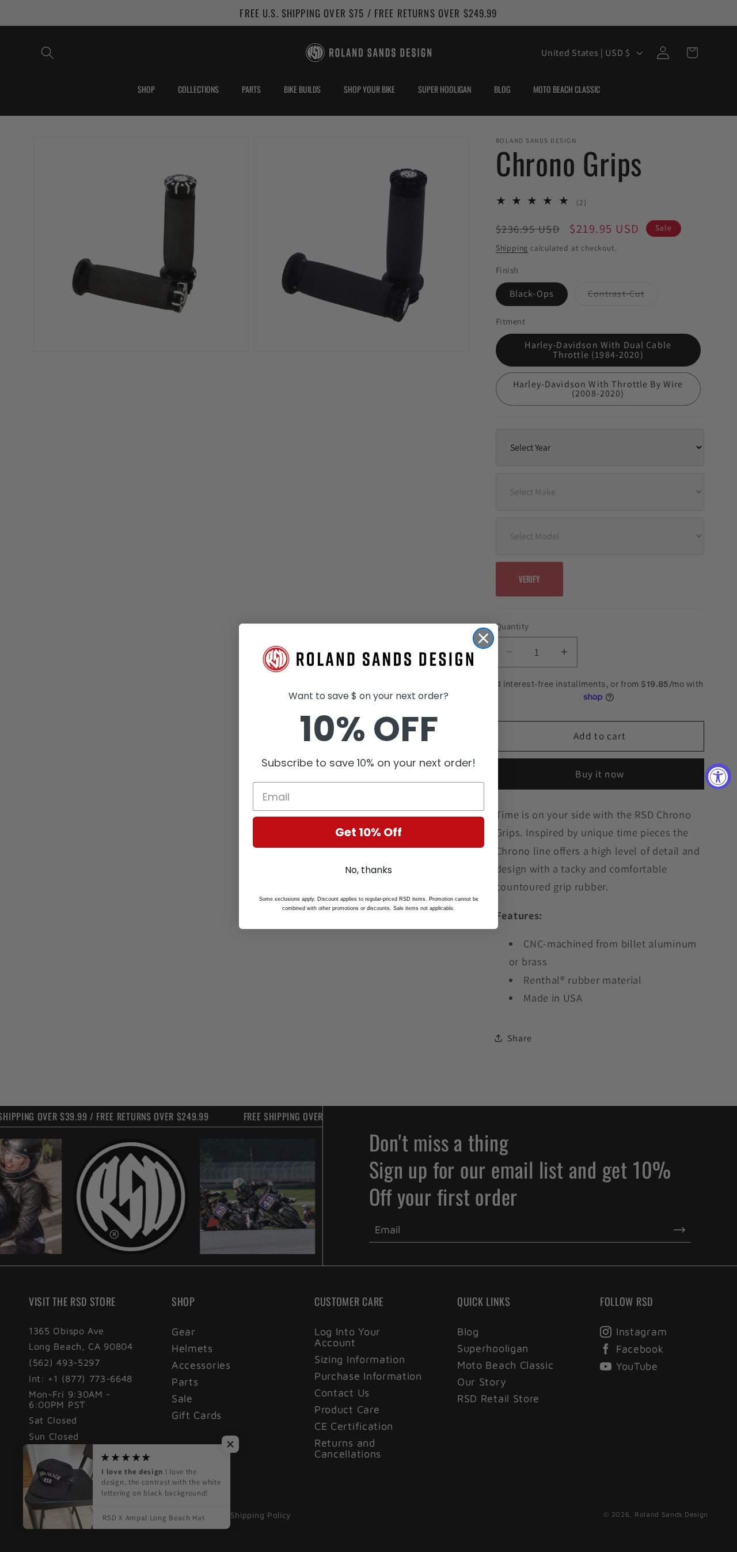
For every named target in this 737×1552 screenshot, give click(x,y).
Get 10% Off (368, 832)
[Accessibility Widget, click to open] (718, 776)
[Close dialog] (483, 638)
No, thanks (368, 870)
